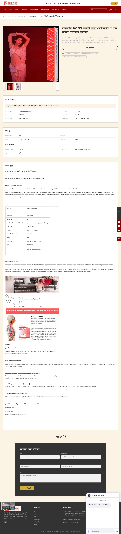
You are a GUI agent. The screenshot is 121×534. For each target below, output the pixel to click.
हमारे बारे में (24, 9)
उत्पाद (10, 9)
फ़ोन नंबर (22, 463)
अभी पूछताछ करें (90, 47)
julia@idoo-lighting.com (73, 3)
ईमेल (62, 463)
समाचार (64, 9)
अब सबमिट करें (27, 488)
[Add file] (88, 531)
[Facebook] (5, 522)
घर (5, 9)
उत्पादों (35, 516)
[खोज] (106, 9)
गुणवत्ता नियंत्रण (45, 9)
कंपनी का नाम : (64, 453)
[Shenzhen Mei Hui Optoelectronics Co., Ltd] (10, 3)
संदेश (21, 472)
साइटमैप (35, 524)
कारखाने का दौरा (34, 9)
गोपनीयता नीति (37, 522)
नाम (21, 453)
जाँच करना (114, 3)
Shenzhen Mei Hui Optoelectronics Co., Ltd (61, 531)
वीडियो (16, 9)
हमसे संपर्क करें (55, 9)
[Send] (117, 531)
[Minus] (117, 495)
